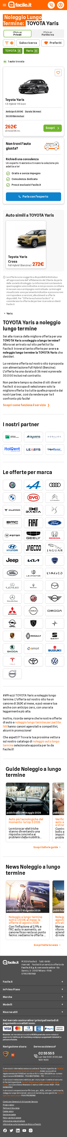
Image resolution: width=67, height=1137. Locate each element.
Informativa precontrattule (14, 1121)
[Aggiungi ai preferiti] (58, 72)
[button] (4, 5)
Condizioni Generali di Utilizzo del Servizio (20, 1102)
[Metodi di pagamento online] (33, 1028)
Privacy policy (8, 1105)
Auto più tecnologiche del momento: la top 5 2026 (26, 821)
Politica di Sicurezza (11, 1108)
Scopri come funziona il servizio (24, 405)
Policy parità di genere (12, 1118)
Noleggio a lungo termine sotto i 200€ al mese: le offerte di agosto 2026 (25, 920)
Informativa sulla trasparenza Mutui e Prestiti (22, 1124)
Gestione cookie (9, 1114)
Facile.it (8, 981)
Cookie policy (8, 1111)
